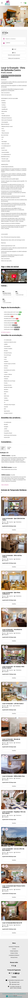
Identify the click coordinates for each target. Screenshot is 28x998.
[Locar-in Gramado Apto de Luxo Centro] (14, 506)
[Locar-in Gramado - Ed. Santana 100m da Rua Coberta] (14, 654)
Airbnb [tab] (3, 448)
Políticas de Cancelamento (14, 58)
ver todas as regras (5, 332)
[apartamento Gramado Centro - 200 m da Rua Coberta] (14, 543)
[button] (9, 26)
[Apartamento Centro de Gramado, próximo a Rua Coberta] (14, 727)
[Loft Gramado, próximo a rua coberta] (14, 691)
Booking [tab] (9, 448)
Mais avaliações (5, 484)
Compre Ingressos (14, 951)
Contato (14, 948)
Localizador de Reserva (14, 955)
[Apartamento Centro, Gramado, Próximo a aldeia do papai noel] (14, 764)
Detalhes (14, 529)
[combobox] (15, 43)
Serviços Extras (14, 957)
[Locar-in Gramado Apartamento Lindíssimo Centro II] (14, 580)
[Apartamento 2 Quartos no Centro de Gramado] (14, 617)
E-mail (14, 49)
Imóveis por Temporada (14, 946)
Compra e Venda (14, 953)
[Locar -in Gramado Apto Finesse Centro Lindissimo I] (14, 873)
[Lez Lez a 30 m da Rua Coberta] (14, 836)
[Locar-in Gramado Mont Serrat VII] (14, 910)
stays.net (15, 995)
